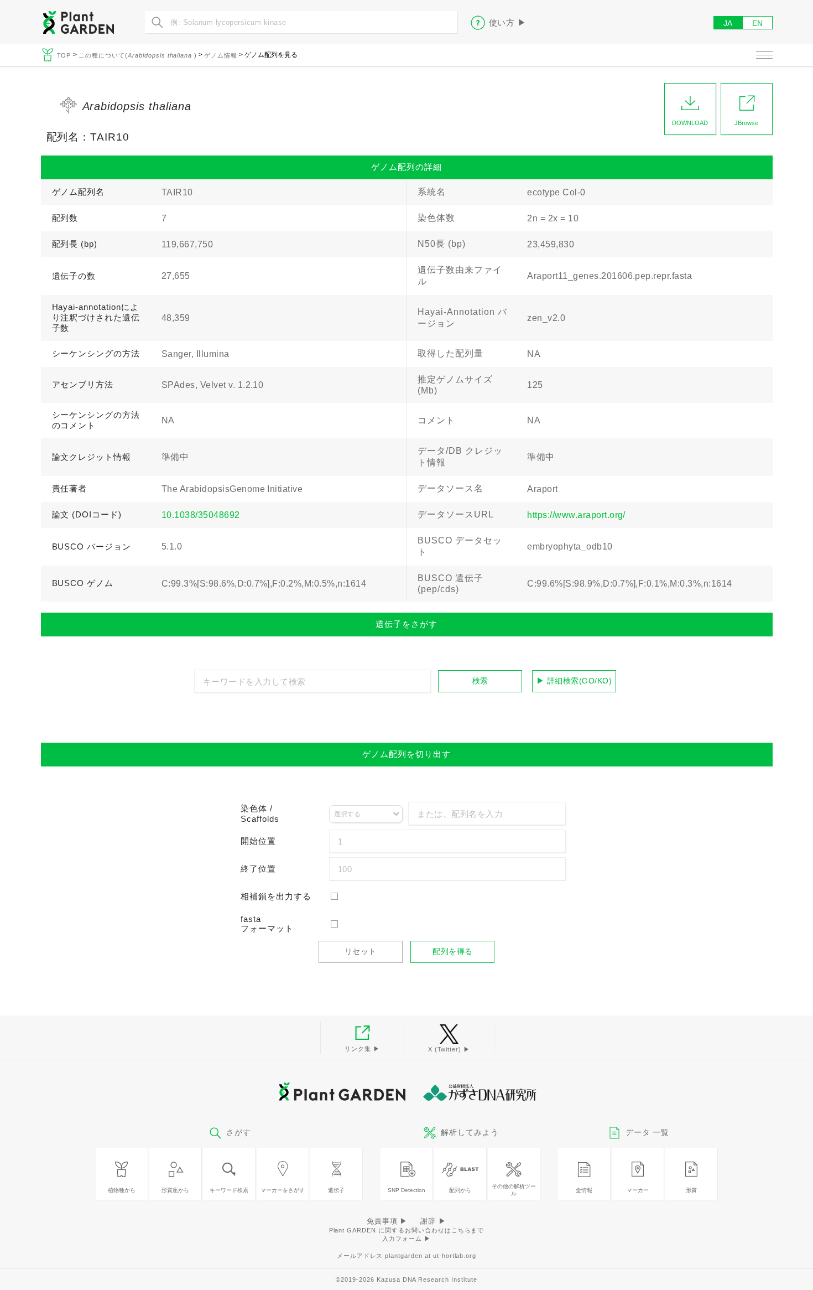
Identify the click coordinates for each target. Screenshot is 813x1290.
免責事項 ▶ (387, 1221)
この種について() (138, 55)
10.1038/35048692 (200, 515)
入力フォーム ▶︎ (406, 1238)
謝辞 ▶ (433, 1221)
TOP (65, 55)
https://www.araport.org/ (576, 515)
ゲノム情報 (220, 55)
